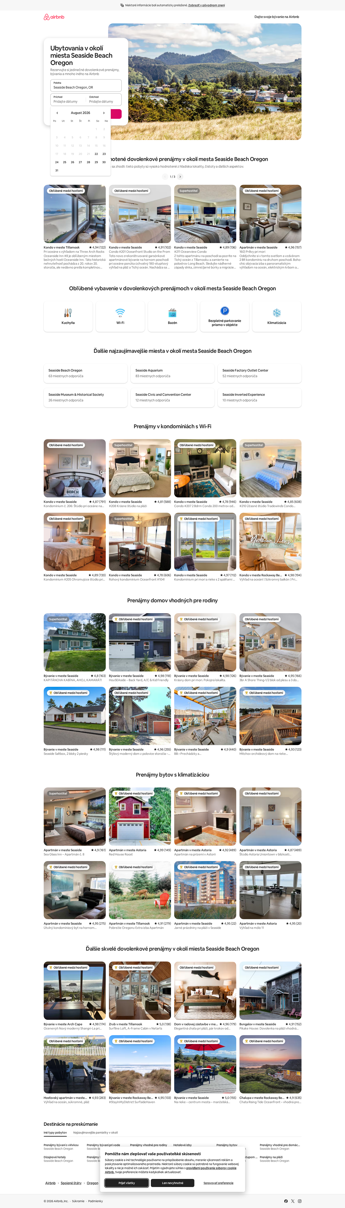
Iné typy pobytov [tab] (55, 1132)
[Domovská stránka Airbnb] (54, 16)
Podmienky (95, 1201)
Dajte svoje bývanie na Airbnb (277, 17)
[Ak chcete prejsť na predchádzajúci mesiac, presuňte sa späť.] (57, 113)
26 (72, 162)
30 (104, 162)
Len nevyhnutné (172, 1183)
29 (96, 162)
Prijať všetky (126, 1183)
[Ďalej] (180, 176)
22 (96, 154)
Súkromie (78, 1201)
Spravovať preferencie (218, 1183)
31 (56, 170)
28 (88, 162)
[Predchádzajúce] (165, 176)
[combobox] (86, 87)
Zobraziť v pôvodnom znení (206, 5)
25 (64, 162)
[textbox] (68, 101)
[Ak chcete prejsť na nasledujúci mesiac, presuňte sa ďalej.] (104, 113)
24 (56, 162)
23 (104, 154)
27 (80, 162)
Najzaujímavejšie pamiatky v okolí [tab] (95, 1132)
